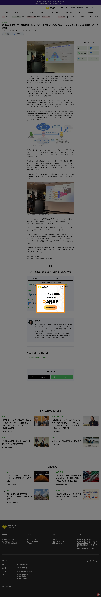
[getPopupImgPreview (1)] (50, 298)
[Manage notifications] (98, 594)
